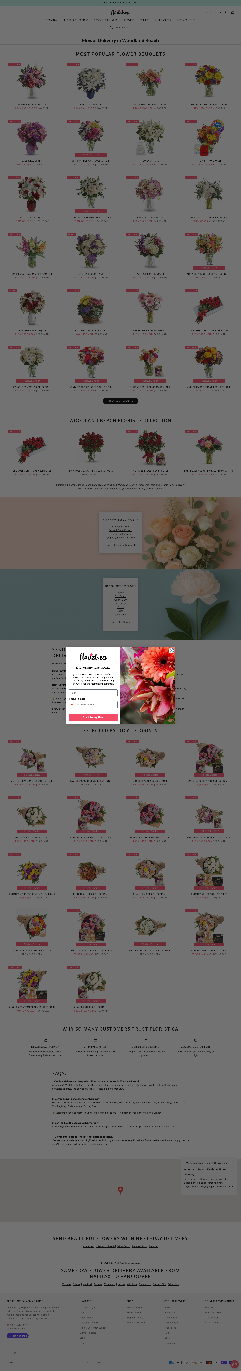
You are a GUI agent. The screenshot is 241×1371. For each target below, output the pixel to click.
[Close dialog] (171, 650)
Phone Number (77, 699)
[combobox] (74, 704)
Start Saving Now (93, 717)
